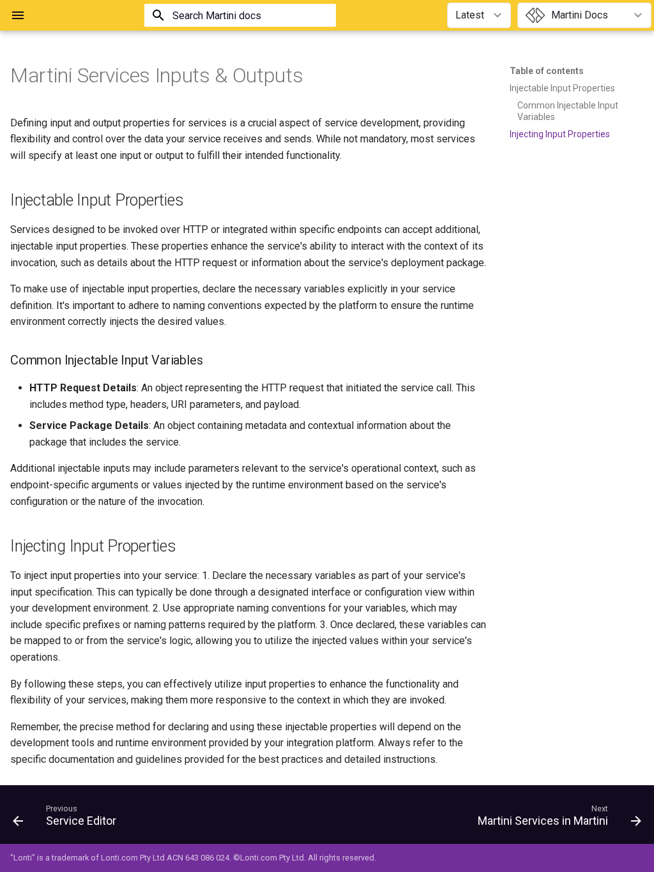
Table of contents (547, 71)
